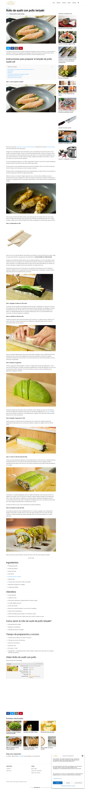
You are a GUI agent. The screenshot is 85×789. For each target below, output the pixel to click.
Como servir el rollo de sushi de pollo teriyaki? (18, 74)
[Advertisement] (31, 129)
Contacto (74, 2)
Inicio (54, 2)
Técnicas (64, 2)
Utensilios (9, 72)
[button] (82, 755)
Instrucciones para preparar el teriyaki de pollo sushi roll (20, 69)
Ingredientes (10, 71)
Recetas (58, 2)
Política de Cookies (35, 772)
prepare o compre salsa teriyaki (25, 147)
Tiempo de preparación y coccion (15, 75)
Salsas (69, 2)
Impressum (73, 785)
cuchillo (49, 411)
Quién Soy (8, 770)
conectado (21, 756)
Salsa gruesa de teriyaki (14, 576)
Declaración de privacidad (66, 785)
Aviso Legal (34, 768)
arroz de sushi (50, 147)
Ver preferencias (78, 782)
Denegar (68, 782)
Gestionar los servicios (58, 778)
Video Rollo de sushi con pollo (14, 77)
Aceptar (57, 782)
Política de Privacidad (36, 770)
